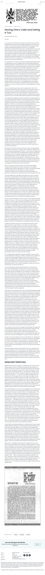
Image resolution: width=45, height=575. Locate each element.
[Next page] (8, 467)
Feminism (22, 534)
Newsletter (3, 559)
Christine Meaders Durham (11, 36)
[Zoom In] (16, 467)
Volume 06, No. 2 (17, 26)
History (2, 554)
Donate (2, 557)
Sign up (37, 544)
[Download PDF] (23, 467)
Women (28, 534)
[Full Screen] (25, 467)
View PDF (7, 39)
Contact (2, 556)
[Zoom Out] (14, 467)
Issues (2, 552)
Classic (15, 534)
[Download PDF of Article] (39, 3)
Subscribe (42, 2)
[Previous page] (6, 467)
